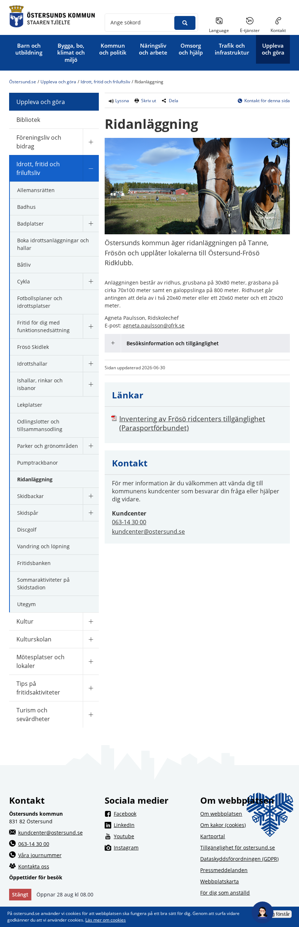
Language (219, 30)
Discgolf (26, 529)
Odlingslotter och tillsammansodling (39, 425)
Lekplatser (29, 404)
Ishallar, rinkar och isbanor (40, 384)
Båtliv (24, 264)
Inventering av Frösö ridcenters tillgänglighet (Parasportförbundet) (192, 423)
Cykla (23, 281)
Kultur (25, 621)
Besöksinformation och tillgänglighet (173, 343)
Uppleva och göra (58, 82)
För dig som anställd (225, 892)
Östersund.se (22, 82)
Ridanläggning (35, 479)
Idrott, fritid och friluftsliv (105, 82)
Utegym (26, 604)
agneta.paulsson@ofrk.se (154, 325)
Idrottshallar (32, 363)
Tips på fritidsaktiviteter (38, 688)
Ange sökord (125, 22)
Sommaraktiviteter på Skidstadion (43, 583)
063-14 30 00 (129, 522)
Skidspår (27, 512)
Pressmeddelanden (224, 870)
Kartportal (212, 836)
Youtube (154, 836)
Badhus (26, 206)
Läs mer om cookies (105, 920)
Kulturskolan (33, 639)
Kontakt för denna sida (267, 101)
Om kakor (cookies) (223, 824)
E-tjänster (252, 30)
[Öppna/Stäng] (91, 141)
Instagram (154, 847)
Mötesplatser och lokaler (40, 661)
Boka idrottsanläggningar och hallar (53, 244)
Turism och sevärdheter (33, 714)
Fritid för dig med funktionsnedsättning (43, 326)
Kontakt (278, 30)
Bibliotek (28, 120)
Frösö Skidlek (33, 346)
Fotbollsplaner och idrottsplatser (39, 302)
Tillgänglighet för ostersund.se (237, 847)
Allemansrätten (36, 190)
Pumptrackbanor (37, 462)
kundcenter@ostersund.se (148, 532)
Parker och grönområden (47, 445)
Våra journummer (40, 855)
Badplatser (30, 223)
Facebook (154, 813)
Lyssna (121, 101)
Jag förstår (278, 914)
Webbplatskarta (219, 881)
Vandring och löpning (43, 546)
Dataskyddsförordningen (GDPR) (239, 858)
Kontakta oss (33, 866)
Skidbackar (30, 496)
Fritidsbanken (34, 563)
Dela (173, 101)
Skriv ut (148, 101)
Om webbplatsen (221, 813)
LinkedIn (154, 824)
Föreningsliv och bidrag (38, 142)
